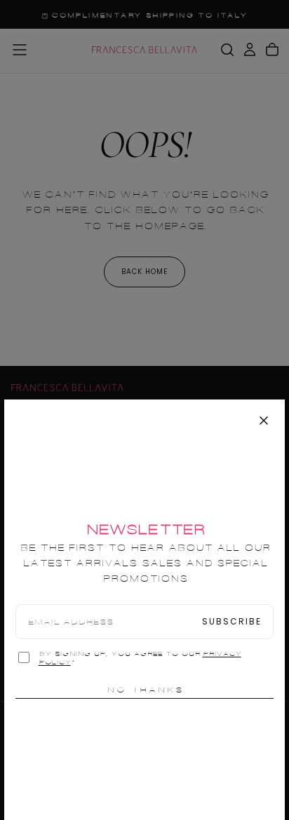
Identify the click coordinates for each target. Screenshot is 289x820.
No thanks (145, 689)
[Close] (263, 420)
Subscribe (232, 621)
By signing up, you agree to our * (140, 658)
